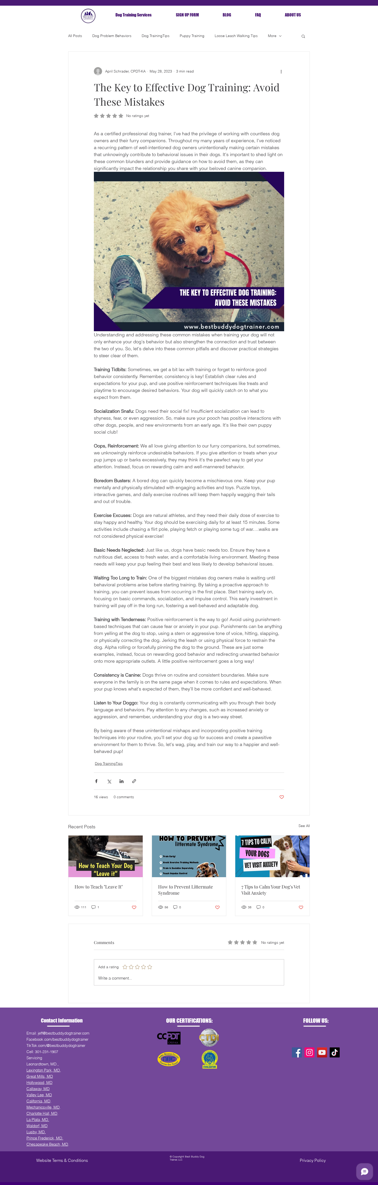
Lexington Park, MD (43, 1070)
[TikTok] (335, 1052)
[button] (303, 36)
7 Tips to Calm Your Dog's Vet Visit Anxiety (270, 890)
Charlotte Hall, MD (41, 1113)
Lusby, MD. (36, 1131)
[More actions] (281, 71)
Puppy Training (192, 35)
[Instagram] (309, 1052)
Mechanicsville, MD (43, 1107)
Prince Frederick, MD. (44, 1138)
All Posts (75, 35)
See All (304, 825)
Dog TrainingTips (155, 35)
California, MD (38, 1101)
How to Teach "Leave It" (99, 887)
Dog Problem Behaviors (111, 35)
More (272, 35)
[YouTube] (322, 1052)
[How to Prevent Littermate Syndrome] (189, 856)
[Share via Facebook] (96, 781)
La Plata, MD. (37, 1119)
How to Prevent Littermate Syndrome (185, 890)
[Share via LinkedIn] (121, 781)
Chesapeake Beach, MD (47, 1144)
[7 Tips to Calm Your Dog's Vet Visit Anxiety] (272, 856)
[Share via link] (134, 781)
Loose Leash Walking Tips (236, 35)
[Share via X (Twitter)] (108, 781)
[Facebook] (297, 1052)
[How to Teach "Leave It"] (105, 856)
